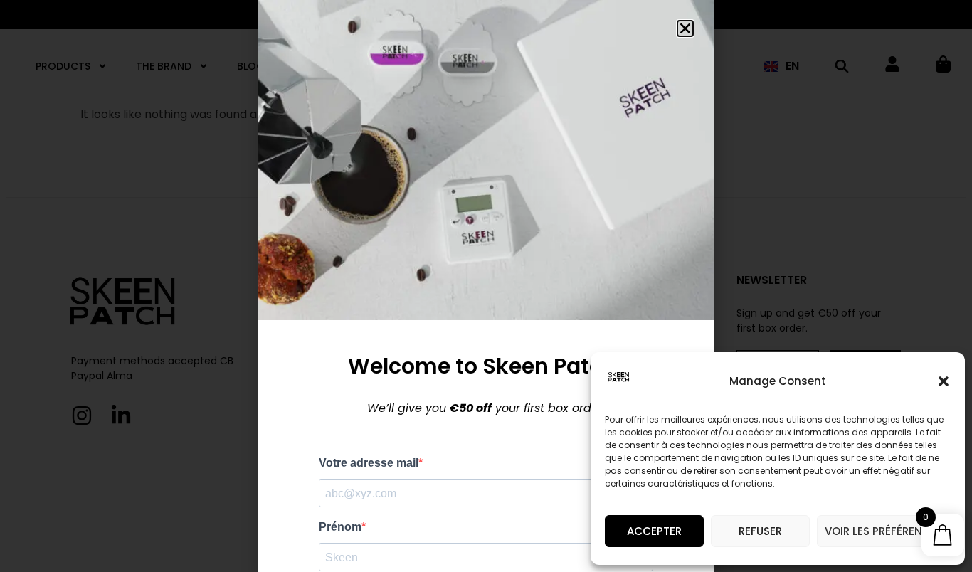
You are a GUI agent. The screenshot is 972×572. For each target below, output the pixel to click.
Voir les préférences (884, 531)
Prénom (340, 527)
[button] (943, 381)
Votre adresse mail (368, 463)
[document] (486, 286)
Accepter (654, 531)
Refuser (760, 531)
